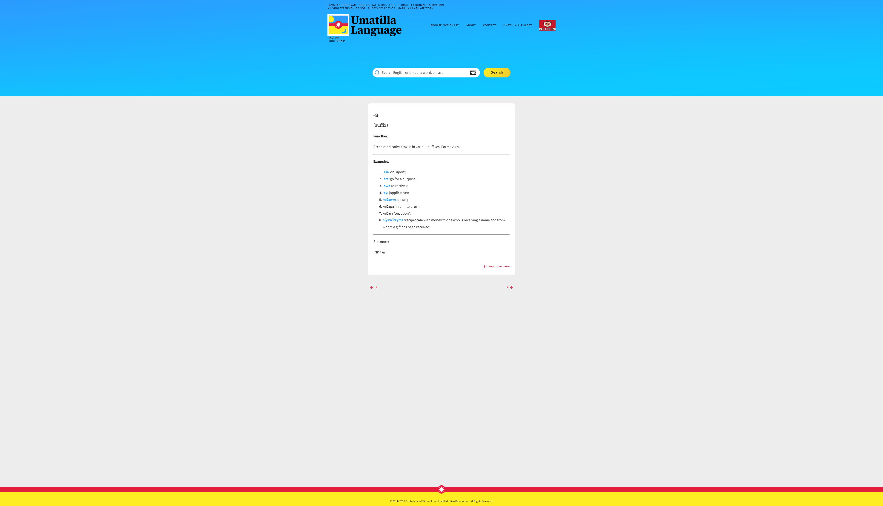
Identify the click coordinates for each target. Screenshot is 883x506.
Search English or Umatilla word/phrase (412, 73)
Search (497, 72)
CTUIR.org (547, 25)
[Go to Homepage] (366, 28)
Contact (489, 25)
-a (375, 115)
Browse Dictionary (444, 25)
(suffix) (380, 125)
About (471, 25)
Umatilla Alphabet (517, 25)
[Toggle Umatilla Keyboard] (473, 73)
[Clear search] (464, 73)
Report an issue (499, 266)
